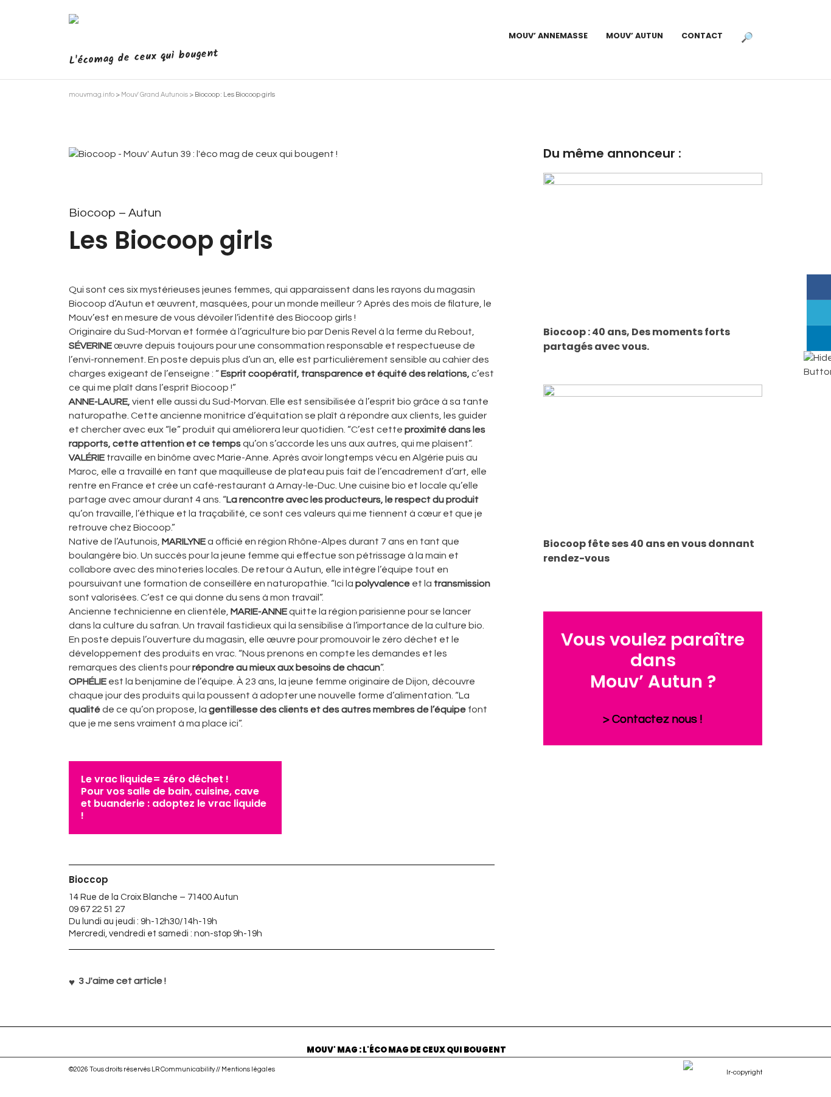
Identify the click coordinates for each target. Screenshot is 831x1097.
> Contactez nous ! (653, 719)
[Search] (747, 36)
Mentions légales (248, 1069)
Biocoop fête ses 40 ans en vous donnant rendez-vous (648, 551)
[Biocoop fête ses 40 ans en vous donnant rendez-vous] (652, 457)
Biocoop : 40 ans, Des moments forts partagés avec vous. (636, 339)
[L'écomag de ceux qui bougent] (138, 29)
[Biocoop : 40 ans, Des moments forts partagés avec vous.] (652, 246)
